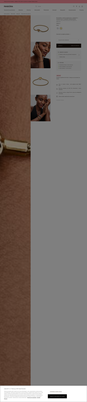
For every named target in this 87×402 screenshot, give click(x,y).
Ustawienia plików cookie (56, 391)
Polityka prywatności (31, 397)
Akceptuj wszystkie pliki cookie (57, 396)
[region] (43, 394)
